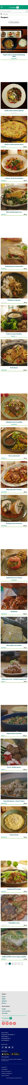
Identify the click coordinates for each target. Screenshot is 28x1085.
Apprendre (4, 1001)
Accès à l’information (5, 1071)
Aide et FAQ (4, 1032)
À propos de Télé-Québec (7, 1034)
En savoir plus (4, 1060)
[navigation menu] (2, 7)
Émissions (4, 1003)
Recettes (4, 996)
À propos (4, 1009)
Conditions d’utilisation (6, 1073)
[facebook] (3, 1023)
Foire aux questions (6, 1011)
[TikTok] (12, 1047)
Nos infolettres (4, 1040)
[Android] (15, 1054)
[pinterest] (14, 1023)
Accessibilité (4, 1069)
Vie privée (3, 1067)
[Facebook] (2, 1047)
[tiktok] (7, 1023)
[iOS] (5, 1054)
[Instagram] (6, 1047)
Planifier (4, 999)
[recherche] (26, 11)
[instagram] (10, 1023)
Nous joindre (5, 1013)
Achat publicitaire (5, 1038)
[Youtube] (9, 1047)
